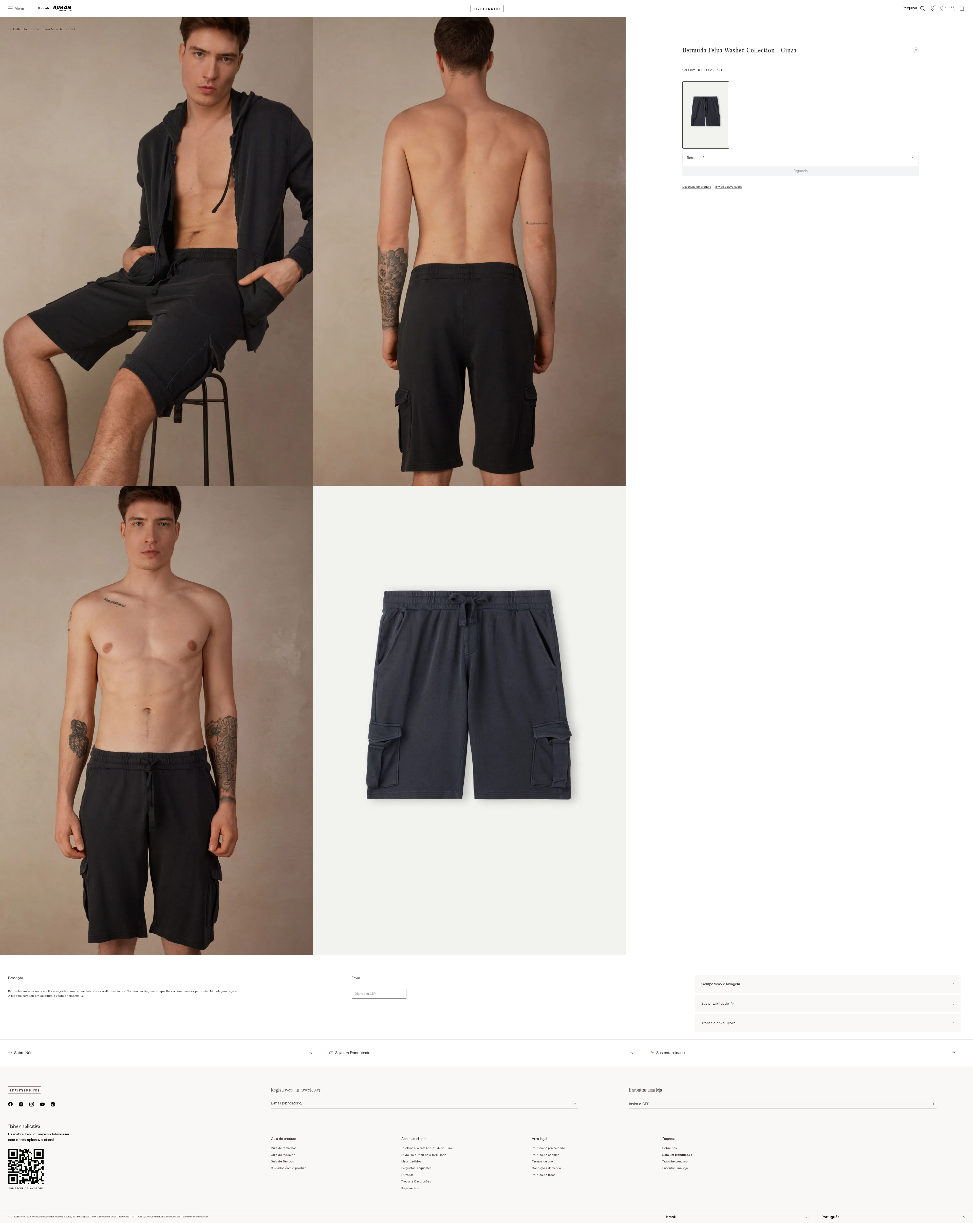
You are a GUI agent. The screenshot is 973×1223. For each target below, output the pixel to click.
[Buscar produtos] (922, 8)
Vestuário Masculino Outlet (55, 29)
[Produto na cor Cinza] (705, 115)
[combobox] (898, 8)
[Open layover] (570, 1103)
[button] (932, 8)
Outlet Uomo (22, 29)
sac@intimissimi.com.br (195, 1216)
